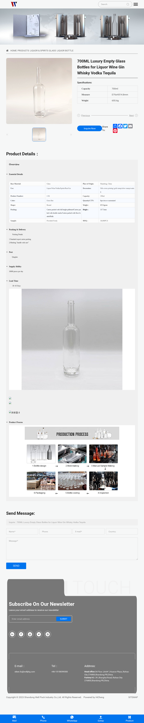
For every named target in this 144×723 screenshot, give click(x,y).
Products (23, 50)
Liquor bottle (65, 50)
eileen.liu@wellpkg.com (25, 671)
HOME (13, 50)
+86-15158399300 (59, 671)
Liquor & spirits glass (43, 50)
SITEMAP (133, 697)
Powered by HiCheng (94, 697)
